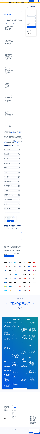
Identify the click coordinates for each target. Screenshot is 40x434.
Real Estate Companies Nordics (32, 330)
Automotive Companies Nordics (7, 330)
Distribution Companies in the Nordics (15, 326)
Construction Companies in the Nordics (7, 366)
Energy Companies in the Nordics (15, 339)
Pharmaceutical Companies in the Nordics (24, 374)
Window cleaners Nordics (31, 378)
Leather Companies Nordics (24, 334)
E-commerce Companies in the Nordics (15, 331)
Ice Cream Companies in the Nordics (15, 383)
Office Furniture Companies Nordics (23, 362)
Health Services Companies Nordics (15, 371)
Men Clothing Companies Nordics (23, 350)
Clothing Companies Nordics (7, 362)
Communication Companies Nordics (7, 365)
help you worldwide (14, 141)
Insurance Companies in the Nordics (24, 323)
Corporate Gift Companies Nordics (6, 375)
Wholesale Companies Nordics (32, 377)
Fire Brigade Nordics (14, 351)
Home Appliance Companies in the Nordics (15, 375)
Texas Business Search (32, 419)
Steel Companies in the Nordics (32, 351)
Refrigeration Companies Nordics (31, 334)
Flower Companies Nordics (15, 354)
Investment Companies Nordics (24, 327)
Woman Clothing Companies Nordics (32, 380)
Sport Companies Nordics (31, 349)
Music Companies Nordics (23, 354)
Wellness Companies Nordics (32, 376)
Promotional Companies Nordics (32, 326)
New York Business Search (33, 422)
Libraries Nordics (22, 336)
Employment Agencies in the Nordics (15, 337)
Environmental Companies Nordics (15, 343)
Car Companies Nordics (6, 346)
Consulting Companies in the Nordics (7, 369)
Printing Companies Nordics (32, 322)
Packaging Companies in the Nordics (24, 366)
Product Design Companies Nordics (32, 323)
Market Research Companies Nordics (24, 344)
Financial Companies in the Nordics (15, 350)
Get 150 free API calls (28, 2)
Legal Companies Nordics (23, 335)
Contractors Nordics (6, 373)
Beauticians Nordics (6, 333)
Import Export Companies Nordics (15, 384)
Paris (17, 142)
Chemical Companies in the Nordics (7, 354)
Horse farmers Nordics (14, 376)
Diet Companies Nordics (14, 322)
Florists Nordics (14, 353)
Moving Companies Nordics (23, 352)
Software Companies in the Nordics (32, 348)
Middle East (13, 417)
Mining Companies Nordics (23, 351)
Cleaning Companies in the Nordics (7, 361)
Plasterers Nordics (23, 380)
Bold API (13, 405)
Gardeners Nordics (14, 364)
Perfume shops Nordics (23, 372)
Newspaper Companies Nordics (24, 358)
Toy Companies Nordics (31, 363)
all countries (5, 142)
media (14, 132)
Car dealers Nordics (6, 347)
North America (13, 412)
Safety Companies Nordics (32, 339)
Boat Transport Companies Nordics (7, 339)
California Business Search (33, 417)
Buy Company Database (32, 407)
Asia (12, 415)
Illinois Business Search (32, 421)
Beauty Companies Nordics (7, 334)
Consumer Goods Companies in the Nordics (7, 370)
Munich (15, 142)
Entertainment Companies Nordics (15, 341)
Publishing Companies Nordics (32, 328)
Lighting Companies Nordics (24, 338)
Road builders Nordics (31, 337)
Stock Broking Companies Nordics (31, 352)
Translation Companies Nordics (32, 365)
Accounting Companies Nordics (7, 322)
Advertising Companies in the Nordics (7, 323)
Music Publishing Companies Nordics (24, 355)
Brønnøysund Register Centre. (7, 14)
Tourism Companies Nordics (32, 362)
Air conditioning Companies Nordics (7, 326)
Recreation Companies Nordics (32, 331)
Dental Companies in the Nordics (7, 384)
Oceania (13, 414)
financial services (18, 132)
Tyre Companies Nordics (31, 370)
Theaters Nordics (31, 360)
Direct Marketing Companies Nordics (15, 325)
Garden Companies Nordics (15, 363)
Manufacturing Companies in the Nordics (24, 343)
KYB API (13, 407)
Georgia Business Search (32, 420)
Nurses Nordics (22, 360)
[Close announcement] (39, 2)
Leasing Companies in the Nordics (23, 333)
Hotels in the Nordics (14, 378)
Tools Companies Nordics (31, 361)
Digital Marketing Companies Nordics (15, 323)
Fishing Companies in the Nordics (15, 352)
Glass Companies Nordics (15, 366)
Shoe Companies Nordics (31, 346)
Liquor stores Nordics (23, 339)
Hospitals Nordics (14, 377)
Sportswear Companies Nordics (32, 350)
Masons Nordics (22, 347)
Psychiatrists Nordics (31, 327)
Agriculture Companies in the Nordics (7, 325)
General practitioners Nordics (15, 365)
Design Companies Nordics (7, 385)
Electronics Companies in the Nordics (15, 334)
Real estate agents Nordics (32, 329)
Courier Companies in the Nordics (6, 378)
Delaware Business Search (33, 418)
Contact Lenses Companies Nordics (7, 372)
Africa (13, 418)
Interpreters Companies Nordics (24, 326)
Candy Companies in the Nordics (7, 345)
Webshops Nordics (31, 375)
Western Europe (14, 411)
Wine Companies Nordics (31, 379)
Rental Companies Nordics (32, 335)
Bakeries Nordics (6, 331)
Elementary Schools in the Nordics (15, 336)
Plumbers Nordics (22, 381)
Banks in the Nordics (6, 332)
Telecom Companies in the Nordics (32, 358)
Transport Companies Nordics (32, 366)
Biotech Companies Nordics (7, 338)
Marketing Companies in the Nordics (24, 346)
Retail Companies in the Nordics (32, 336)
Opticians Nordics (22, 364)
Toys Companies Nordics (31, 364)
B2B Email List (31, 409)
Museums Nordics (22, 353)
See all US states (32, 423)
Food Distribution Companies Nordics (15, 357)
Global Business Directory (33, 408)
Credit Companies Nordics (7, 381)
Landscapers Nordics (23, 331)
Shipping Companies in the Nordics (32, 345)
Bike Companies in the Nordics (7, 337)
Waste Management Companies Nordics (32, 372)
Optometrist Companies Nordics (24, 365)
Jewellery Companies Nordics (24, 328)
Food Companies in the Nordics (15, 356)
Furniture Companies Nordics (15, 361)
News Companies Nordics (23, 357)
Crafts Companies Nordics (6, 380)
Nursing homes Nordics (23, 361)
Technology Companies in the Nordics (32, 357)
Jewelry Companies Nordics (24, 329)
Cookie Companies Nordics (7, 374)
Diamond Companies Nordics (7, 386)
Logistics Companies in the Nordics (23, 341)
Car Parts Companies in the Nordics (7, 348)
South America (14, 416)
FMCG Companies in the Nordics (15, 355)
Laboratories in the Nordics (23, 330)
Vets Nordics (30, 371)
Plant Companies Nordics (23, 379)
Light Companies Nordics (23, 337)
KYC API (13, 406)
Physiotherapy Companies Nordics (23, 378)
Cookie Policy (28, 30)
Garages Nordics (14, 362)
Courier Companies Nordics (7, 379)
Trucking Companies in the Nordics (32, 369)
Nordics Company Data (23, 359)
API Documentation (14, 408)
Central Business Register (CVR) (18, 13)
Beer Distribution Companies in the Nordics (7, 335)
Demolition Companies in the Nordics (7, 383)
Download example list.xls (10, 221)
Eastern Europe (14, 413)
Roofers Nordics (30, 338)
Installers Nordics (22, 322)
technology (12, 132)
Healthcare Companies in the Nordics (15, 372)
